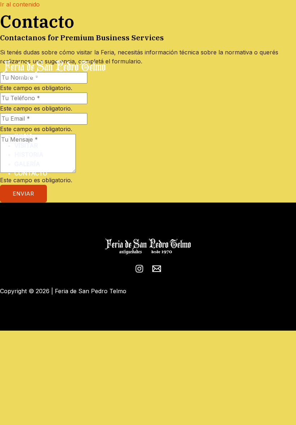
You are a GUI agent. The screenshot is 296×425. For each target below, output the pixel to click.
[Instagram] (139, 270)
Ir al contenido (20, 4)
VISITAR (26, 145)
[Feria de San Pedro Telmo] (54, 70)
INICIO (23, 136)
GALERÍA (27, 163)
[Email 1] (156, 270)
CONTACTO (30, 173)
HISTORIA (28, 154)
